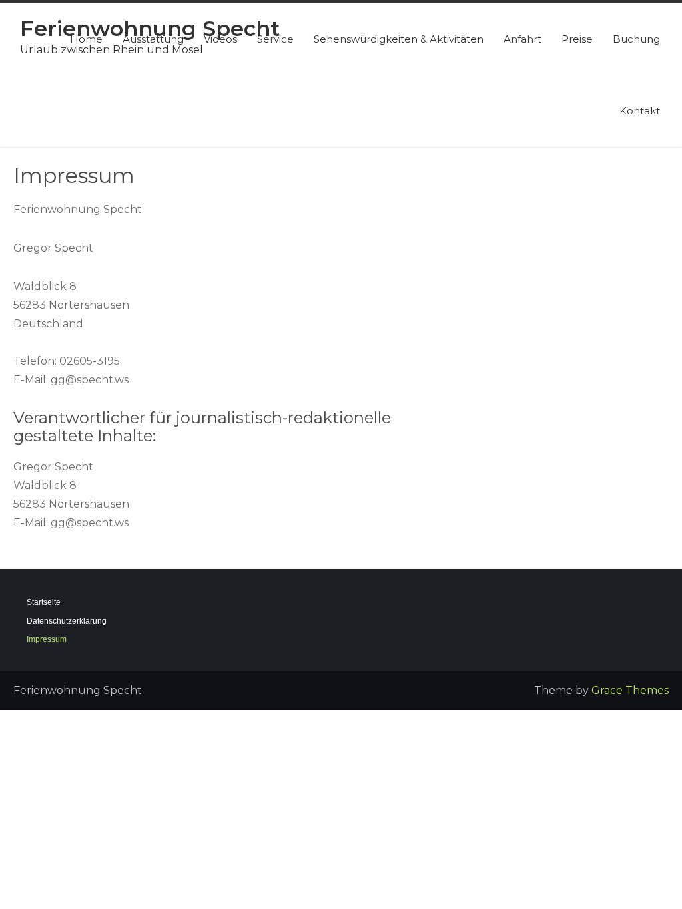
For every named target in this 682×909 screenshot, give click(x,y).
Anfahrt (522, 39)
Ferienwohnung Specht (150, 28)
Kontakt (639, 110)
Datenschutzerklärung (67, 621)
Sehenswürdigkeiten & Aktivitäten (399, 39)
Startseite (44, 602)
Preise (577, 39)
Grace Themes (630, 690)
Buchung (636, 39)
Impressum (47, 639)
